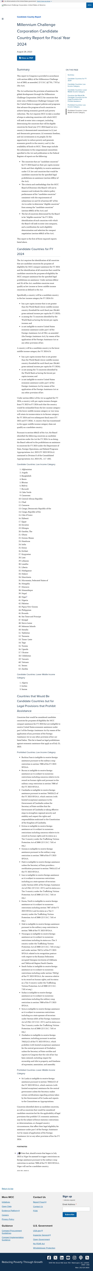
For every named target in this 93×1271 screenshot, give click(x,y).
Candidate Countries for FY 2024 (77, 79)
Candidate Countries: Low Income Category (77, 85)
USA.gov (37, 1230)
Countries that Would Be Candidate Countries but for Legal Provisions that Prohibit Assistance (77, 98)
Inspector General (41, 1235)
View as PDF (27, 58)
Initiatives (6, 1202)
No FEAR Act (39, 1243)
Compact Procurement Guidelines (12, 1232)
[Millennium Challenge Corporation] (23, 5)
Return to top (7, 1188)
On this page (72, 70)
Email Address (70, 1204)
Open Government (41, 1239)
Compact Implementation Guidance (13, 1238)
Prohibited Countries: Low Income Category (77, 106)
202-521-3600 (84, 1267)
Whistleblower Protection (44, 1248)
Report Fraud (39, 1202)
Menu (90, 5)
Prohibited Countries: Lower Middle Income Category (77, 111)
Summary (71, 75)
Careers (5, 1215)
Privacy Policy (8, 1219)
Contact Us (38, 1206)
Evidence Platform (10, 1210)
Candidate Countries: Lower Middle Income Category (77, 91)
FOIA (35, 1210)
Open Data (6, 1206)
